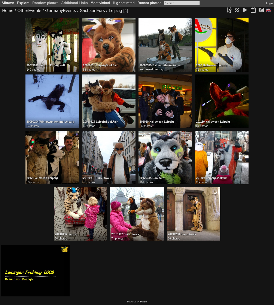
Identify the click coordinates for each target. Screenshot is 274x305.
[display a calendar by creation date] (261, 10)
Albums (7, 3)
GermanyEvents (60, 10)
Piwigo (143, 301)
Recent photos (149, 3)
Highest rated (124, 3)
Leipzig (115, 10)
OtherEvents (29, 10)
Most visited (100, 3)
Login (269, 3)
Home (7, 10)
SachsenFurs (92, 10)
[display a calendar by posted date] (253, 10)
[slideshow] (245, 10)
